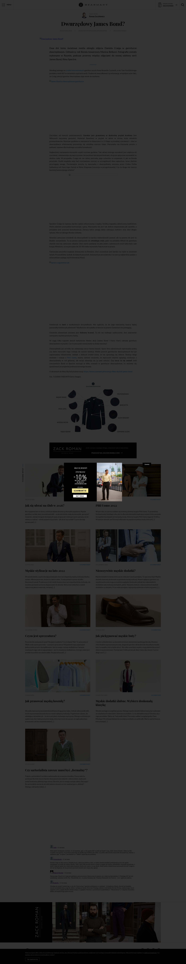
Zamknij (147, 464)
